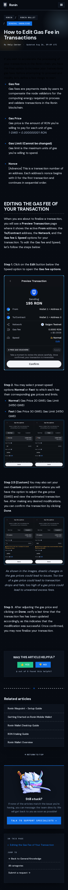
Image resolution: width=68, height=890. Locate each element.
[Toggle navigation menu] (61, 5)
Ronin (9, 17)
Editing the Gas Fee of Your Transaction (32, 844)
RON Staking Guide (18, 734)
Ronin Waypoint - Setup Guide (25, 708)
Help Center (14, 44)
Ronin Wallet (27, 17)
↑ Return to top (34, 754)
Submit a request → (19, 872)
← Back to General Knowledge (24, 858)
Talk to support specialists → (34, 820)
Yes (27, 664)
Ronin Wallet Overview (20, 742)
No (45, 664)
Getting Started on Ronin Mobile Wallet (30, 717)
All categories (15, 865)
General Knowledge (19, 23)
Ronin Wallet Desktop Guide (23, 725)
